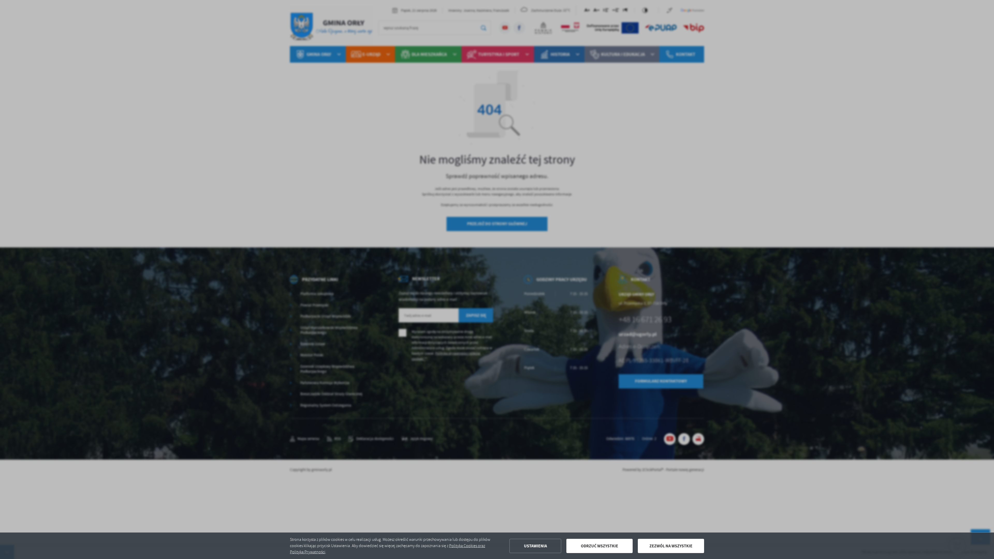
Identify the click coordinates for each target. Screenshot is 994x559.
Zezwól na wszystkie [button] (670, 546)
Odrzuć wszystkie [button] (599, 546)
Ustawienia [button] (535, 546)
